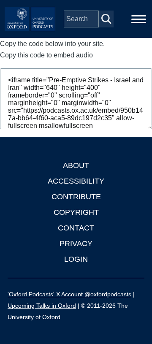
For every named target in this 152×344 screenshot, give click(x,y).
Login (76, 259)
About (76, 165)
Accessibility (76, 181)
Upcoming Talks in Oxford (42, 305)
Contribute (76, 196)
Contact (76, 228)
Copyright (76, 212)
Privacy (76, 243)
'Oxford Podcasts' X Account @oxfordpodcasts (69, 294)
